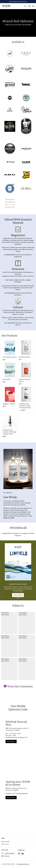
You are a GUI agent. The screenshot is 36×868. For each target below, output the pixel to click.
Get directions (11, 741)
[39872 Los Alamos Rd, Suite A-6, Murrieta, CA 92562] (18, 805)
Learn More (18, 595)
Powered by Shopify (23, 864)
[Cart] (29, 6)
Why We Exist (6, 841)
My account (5, 844)
